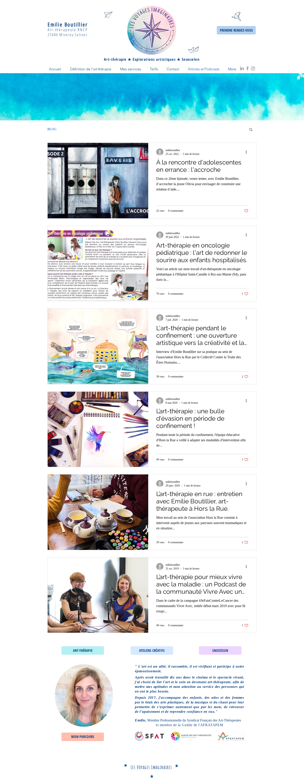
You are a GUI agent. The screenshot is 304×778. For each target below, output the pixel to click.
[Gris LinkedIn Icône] (242, 68)
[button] (251, 130)
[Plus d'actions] (247, 152)
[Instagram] (253, 68)
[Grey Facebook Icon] (247, 68)
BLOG (52, 129)
